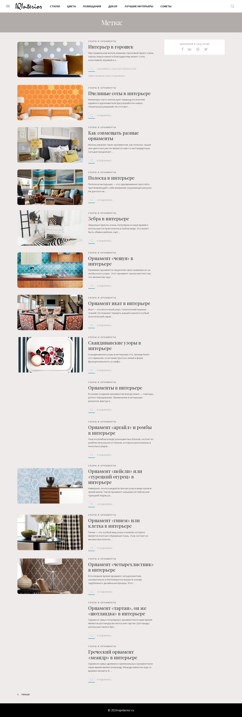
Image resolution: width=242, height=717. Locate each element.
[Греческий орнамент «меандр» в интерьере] (50, 664)
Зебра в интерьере (108, 218)
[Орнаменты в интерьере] (50, 397)
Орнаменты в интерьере (115, 388)
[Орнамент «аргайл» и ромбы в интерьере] (50, 439)
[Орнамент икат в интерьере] (50, 312)
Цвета (71, 6)
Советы (165, 6)
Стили (55, 6)
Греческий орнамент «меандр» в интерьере (112, 654)
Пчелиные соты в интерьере (119, 93)
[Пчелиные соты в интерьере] (50, 102)
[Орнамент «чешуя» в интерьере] (50, 270)
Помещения (92, 6)
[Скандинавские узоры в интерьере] (50, 354)
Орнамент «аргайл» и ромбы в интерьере (120, 430)
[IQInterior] (29, 6)
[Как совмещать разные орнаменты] (50, 145)
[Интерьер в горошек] (50, 59)
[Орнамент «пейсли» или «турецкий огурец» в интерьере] (50, 486)
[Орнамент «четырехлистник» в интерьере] (50, 576)
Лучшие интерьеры (139, 6)
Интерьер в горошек (110, 47)
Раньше (25, 694)
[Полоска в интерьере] (50, 187)
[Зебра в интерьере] (50, 228)
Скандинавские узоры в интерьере (114, 345)
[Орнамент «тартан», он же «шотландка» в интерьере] (50, 620)
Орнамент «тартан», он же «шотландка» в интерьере (117, 611)
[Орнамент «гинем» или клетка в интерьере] (50, 532)
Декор (112, 6)
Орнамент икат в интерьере (119, 303)
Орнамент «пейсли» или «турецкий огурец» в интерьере (115, 476)
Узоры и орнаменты (102, 41)
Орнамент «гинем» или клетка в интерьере (114, 523)
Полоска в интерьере (111, 178)
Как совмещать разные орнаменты (113, 135)
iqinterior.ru (126, 710)
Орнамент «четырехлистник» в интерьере (121, 567)
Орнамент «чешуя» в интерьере (110, 261)
